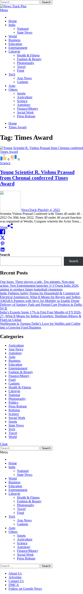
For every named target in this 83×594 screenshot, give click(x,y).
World (13, 36)
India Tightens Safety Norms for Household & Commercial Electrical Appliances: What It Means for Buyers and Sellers (40, 295)
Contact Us (16, 581)
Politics (13, 402)
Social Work (25, 112)
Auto (12, 86)
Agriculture (24, 97)
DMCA (14, 585)
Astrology (23, 105)
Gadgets (22, 82)
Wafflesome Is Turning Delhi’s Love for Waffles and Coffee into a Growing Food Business (40, 325)
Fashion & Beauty (29, 59)
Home (13, 21)
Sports (21, 93)
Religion (14, 410)
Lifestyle (14, 51)
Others (13, 89)
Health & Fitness (28, 55)
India (12, 25)
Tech (12, 74)
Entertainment (18, 47)
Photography (25, 63)
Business (14, 40)
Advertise (15, 577)
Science (22, 101)
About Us (15, 573)
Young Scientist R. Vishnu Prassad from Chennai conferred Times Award (37, 177)
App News (24, 78)
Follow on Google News (25, 588)
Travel (21, 67)
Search (5, 255)
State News (24, 32)
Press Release (26, 116)
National (23, 28)
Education (15, 44)
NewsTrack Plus (32, 210)
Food (20, 70)
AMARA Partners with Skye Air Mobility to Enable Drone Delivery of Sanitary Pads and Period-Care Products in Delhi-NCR (41, 304)
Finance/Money (27, 108)
